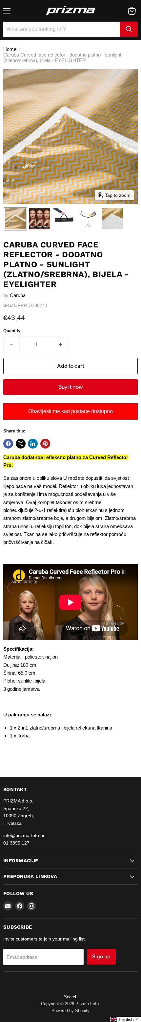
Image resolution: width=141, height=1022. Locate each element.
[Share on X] (21, 444)
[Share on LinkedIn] (33, 444)
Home (9, 49)
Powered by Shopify (70, 1010)
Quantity (11, 330)
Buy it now (70, 387)
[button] (15, 219)
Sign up (101, 956)
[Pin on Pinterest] (45, 444)
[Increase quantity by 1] (61, 345)
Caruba (18, 295)
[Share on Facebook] (8, 444)
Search (70, 996)
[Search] (129, 29)
